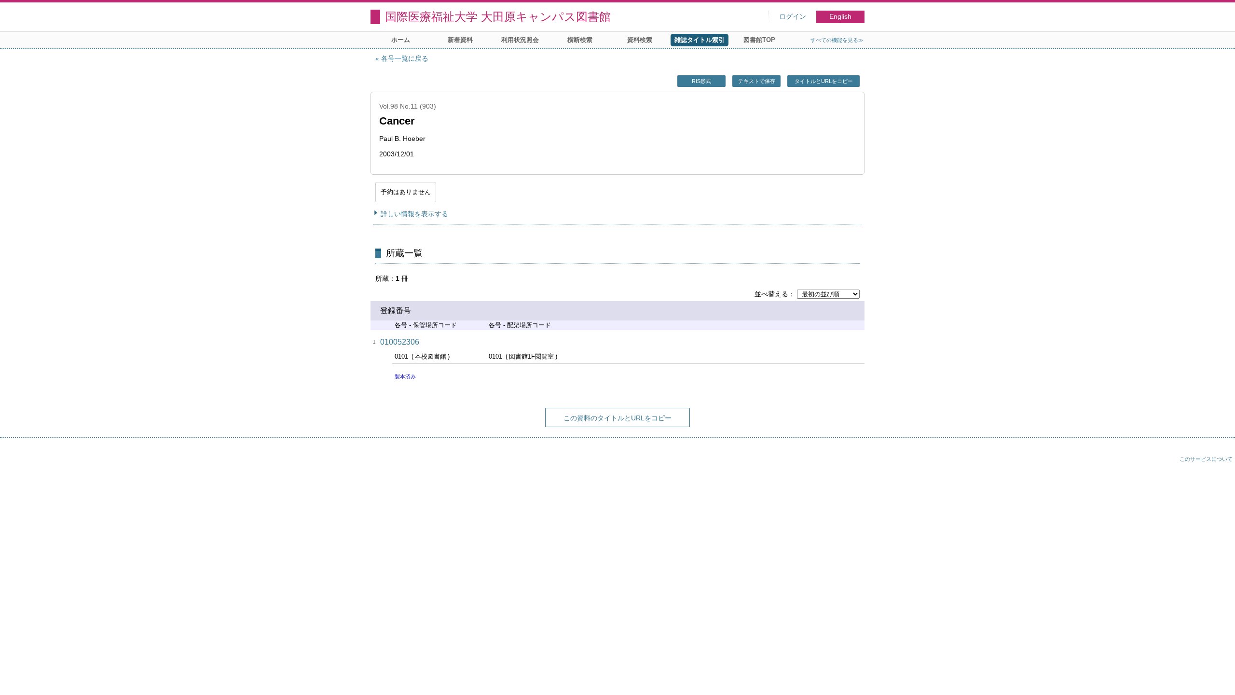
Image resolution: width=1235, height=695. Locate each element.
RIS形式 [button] (701, 81)
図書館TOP (759, 39)
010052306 (399, 342)
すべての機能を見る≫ (837, 40)
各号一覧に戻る (404, 58)
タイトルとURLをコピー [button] (824, 81)
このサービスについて (1206, 459)
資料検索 (639, 39)
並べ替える (771, 294)
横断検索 (579, 39)
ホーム (400, 39)
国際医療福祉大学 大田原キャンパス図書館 (498, 16)
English (840, 16)
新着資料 (460, 39)
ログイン (792, 16)
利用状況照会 (520, 39)
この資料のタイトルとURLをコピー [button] (617, 418)
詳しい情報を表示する (414, 214)
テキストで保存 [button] (756, 81)
